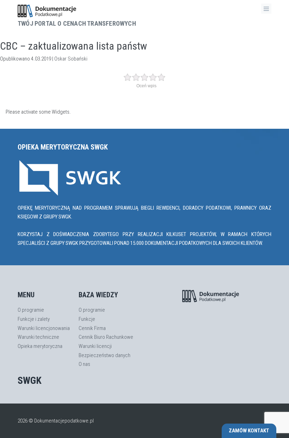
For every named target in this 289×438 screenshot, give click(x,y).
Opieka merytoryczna (40, 346)
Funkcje (87, 319)
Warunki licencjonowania (44, 328)
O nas (84, 364)
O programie (31, 310)
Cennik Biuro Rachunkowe (106, 337)
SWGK (30, 380)
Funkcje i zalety (34, 319)
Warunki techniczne (38, 337)
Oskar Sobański (70, 59)
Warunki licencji (95, 346)
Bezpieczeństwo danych (104, 355)
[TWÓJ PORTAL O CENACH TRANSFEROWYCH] (77, 11)
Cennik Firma (92, 328)
